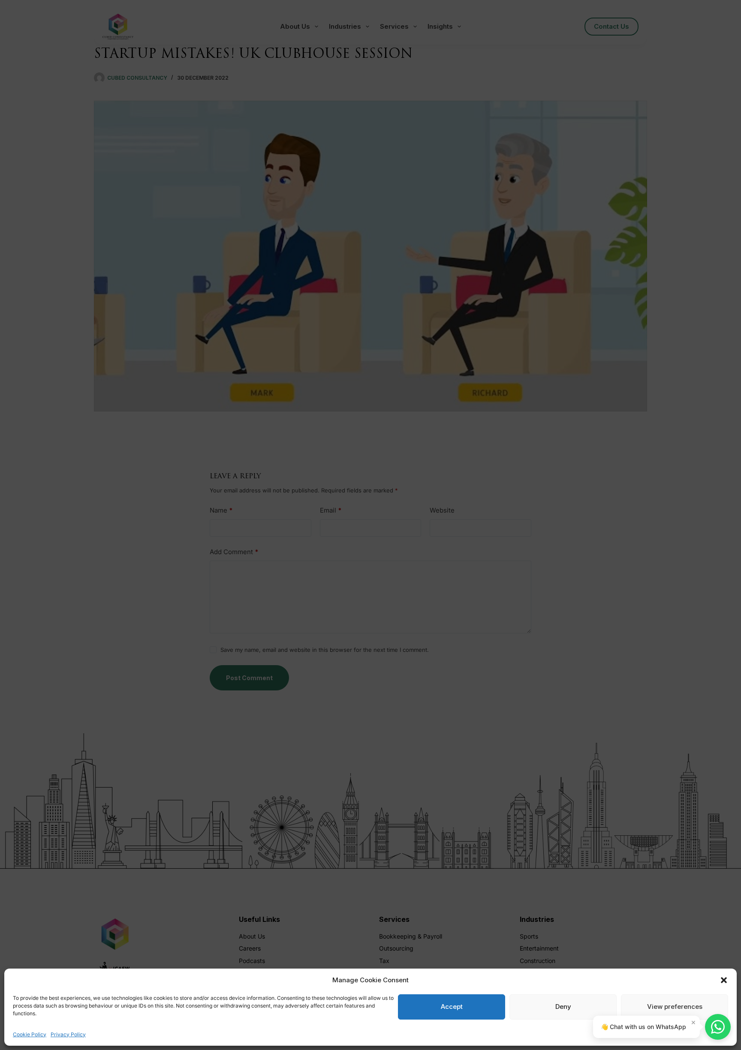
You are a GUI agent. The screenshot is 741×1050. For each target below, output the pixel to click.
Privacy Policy (68, 1034)
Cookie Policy (29, 1034)
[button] (724, 980)
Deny (563, 1006)
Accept (452, 1006)
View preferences (674, 1006)
